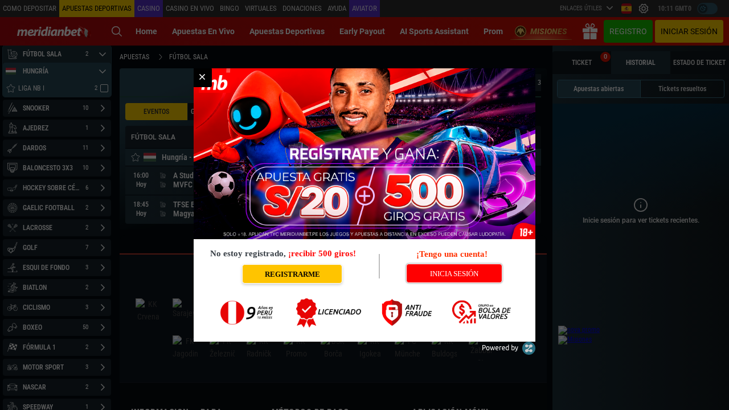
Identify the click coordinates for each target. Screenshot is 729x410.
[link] (202, 77)
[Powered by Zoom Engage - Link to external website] (508, 352)
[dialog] (364, 205)
